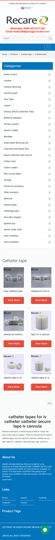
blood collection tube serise (18, 155)
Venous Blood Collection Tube (19, 111)
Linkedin (23, 498)
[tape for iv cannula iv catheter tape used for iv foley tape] (41, 321)
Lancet (7, 105)
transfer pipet (10, 93)
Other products (11, 192)
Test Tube (9, 99)
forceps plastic (11, 124)
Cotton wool (10, 161)
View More (14, 300)
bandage (8, 136)
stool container (11, 242)
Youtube (23, 503)
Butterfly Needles (13, 117)
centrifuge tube (11, 211)
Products (14, 54)
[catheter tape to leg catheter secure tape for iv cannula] (14, 364)
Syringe (7, 180)
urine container (11, 235)
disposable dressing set (16, 142)
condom (8, 80)
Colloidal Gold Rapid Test (16, 148)
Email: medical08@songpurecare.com (27, 31)
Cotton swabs (11, 167)
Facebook (42, 498)
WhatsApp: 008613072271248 (27, 28)
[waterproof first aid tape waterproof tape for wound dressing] (41, 277)
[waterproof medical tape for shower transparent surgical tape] (14, 321)
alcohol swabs (11, 130)
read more (7, 480)
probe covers (10, 74)
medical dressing (12, 86)
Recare (5, 498)
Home (4, 54)
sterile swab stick (13, 229)
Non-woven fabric (13, 173)
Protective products (14, 186)
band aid (8, 198)
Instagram (6, 503)
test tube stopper (12, 217)
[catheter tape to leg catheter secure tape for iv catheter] (41, 364)
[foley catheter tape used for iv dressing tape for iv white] (14, 277)
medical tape (26, 54)
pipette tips (9, 223)
